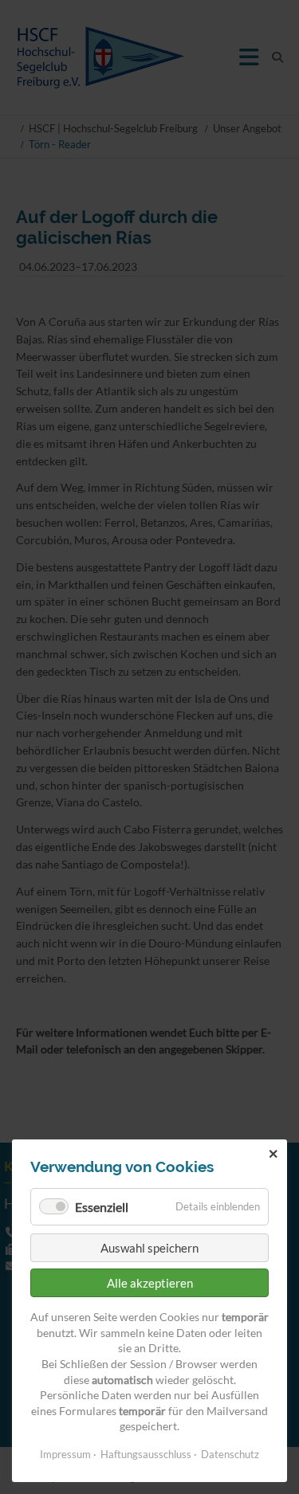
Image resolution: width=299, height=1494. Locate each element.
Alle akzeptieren (150, 1283)
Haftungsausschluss (145, 1454)
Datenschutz (230, 1454)
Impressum (65, 1454)
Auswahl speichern (149, 1248)
